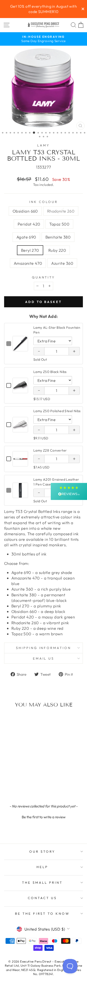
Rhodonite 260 (60, 211)
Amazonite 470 (28, 263)
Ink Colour (43, 202)
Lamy (43, 145)
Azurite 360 (62, 263)
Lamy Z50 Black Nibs (50, 372)
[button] (43, 816)
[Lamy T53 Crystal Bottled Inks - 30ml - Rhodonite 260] (13, 782)
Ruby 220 (57, 250)
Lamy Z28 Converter (50, 450)
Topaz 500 (59, 224)
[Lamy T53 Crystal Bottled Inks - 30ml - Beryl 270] (13, 787)
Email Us (43, 658)
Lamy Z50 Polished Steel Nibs (57, 411)
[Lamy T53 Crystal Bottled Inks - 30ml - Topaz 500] (24, 782)
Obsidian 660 (25, 211)
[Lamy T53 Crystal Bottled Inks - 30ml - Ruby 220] (19, 787)
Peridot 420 (29, 224)
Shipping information (43, 648)
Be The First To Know (42, 913)
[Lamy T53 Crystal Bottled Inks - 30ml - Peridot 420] (19, 782)
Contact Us (42, 898)
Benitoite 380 (58, 236)
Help (42, 867)
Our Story (42, 851)
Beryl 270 (30, 250)
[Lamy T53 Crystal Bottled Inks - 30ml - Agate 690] (30, 782)
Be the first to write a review (43, 817)
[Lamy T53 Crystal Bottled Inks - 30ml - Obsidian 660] (8, 782)
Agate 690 (26, 236)
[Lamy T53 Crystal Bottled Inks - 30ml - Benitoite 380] (8, 787)
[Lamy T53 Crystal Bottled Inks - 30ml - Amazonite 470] (24, 787)
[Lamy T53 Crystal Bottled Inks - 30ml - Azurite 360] (30, 787)
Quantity (43, 277)
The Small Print (42, 882)
